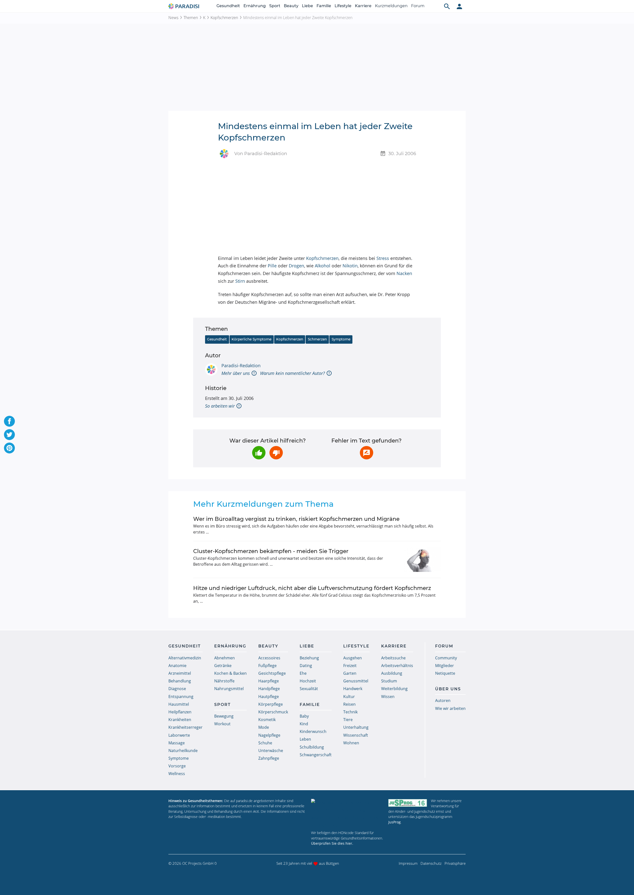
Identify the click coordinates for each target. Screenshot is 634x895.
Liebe (307, 5)
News (173, 17)
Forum (417, 5)
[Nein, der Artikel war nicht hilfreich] (276, 452)
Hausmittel (178, 704)
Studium (389, 681)
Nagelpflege (269, 735)
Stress (382, 258)
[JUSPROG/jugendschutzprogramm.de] (407, 803)
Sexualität (309, 688)
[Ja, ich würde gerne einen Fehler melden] (366, 452)
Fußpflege (267, 665)
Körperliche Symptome (251, 339)
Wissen (388, 696)
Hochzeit (308, 681)
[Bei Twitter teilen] (9, 434)
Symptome (341, 339)
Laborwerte (179, 735)
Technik (350, 712)
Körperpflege (270, 704)
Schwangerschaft (316, 754)
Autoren (442, 700)
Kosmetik (267, 719)
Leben (305, 739)
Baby (304, 716)
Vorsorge (177, 766)
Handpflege (269, 688)
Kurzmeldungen (391, 5)
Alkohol (322, 266)
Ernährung (254, 5)
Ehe (303, 673)
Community (446, 658)
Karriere (363, 5)
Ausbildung (391, 673)
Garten (349, 673)
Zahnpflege (268, 758)
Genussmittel (355, 681)
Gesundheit (228, 5)
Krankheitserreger (185, 727)
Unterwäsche (270, 750)
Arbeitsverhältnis (397, 665)
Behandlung (179, 681)
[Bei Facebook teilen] (9, 421)
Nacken (404, 273)
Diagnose (177, 688)
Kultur (349, 696)
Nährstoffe (224, 681)
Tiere (348, 719)
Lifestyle (343, 5)
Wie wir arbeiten (450, 708)
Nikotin (350, 266)
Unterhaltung (356, 727)
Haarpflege (268, 681)
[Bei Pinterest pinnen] (9, 448)
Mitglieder (444, 665)
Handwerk (352, 688)
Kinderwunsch (313, 731)
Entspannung (180, 696)
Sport (274, 5)
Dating (306, 665)
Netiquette (445, 673)
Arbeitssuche (393, 658)
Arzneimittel (179, 673)
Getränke (223, 665)
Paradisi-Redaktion (241, 365)
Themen (191, 17)
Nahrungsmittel (229, 688)
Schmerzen (317, 339)
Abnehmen (224, 658)
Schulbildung (312, 747)
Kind (304, 724)
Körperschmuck (273, 712)
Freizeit (350, 665)
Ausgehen (352, 658)
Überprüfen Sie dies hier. (332, 843)
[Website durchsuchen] (447, 6)
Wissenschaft (355, 735)
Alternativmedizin (184, 658)
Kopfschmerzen (224, 17)
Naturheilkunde (183, 750)
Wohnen (351, 743)
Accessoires (269, 658)
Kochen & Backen (230, 673)
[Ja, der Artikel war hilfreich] (258, 452)
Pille (272, 266)
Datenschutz (431, 863)
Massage (176, 743)
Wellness (176, 773)
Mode (263, 727)
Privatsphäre (455, 863)
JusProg (394, 822)
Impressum (408, 863)
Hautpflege (268, 696)
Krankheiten (179, 719)
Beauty (291, 5)
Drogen (296, 266)
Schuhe (265, 743)
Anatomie (177, 665)
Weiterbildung (394, 688)
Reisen (349, 704)
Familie (324, 5)
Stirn (240, 281)
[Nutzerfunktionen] (459, 6)
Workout (222, 724)
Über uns (448, 689)
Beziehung (309, 658)
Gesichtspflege (272, 673)
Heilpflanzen (179, 712)
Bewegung (224, 716)
